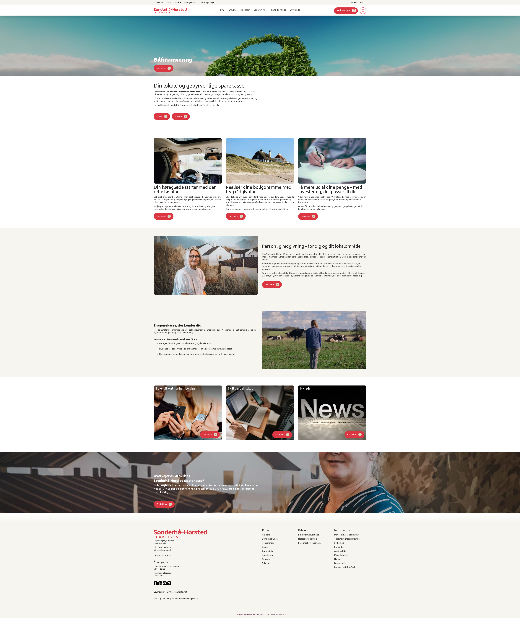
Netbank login (343, 10)
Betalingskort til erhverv (309, 543)
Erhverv (178, 116)
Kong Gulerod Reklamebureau (275, 615)
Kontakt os (158, 2)
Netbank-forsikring (307, 539)
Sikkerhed (339, 543)
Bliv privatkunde (270, 539)
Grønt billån (267, 551)
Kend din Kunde (278, 10)
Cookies (165, 599)
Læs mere (160, 68)
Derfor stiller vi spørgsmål (346, 535)
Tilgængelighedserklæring (347, 539)
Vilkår (156, 599)
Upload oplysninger (206, 2)
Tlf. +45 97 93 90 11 (358, 2)
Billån (265, 547)
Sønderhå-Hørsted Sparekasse (247, 615)
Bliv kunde (295, 10)
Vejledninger (268, 543)
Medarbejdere (340, 555)
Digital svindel (260, 10)
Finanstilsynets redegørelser (185, 599)
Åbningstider (189, 2)
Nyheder (178, 2)
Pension (266, 559)
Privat (159, 116)
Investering (267, 555)
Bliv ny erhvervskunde (308, 535)
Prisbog (265, 563)
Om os (169, 2)
